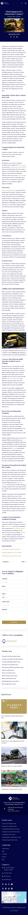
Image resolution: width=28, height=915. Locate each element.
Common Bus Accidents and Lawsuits (11, 789)
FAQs (3, 851)
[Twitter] (14, 37)
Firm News (4, 854)
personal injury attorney (19, 528)
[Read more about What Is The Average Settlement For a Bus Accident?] (14, 730)
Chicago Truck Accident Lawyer (9, 826)
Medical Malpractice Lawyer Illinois (10, 681)
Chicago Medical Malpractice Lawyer (10, 829)
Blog (3, 859)
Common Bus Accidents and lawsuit (11, 549)
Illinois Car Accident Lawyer (8, 673)
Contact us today (9, 526)
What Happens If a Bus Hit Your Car (11, 556)
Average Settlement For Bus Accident (11, 552)
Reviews (4, 856)
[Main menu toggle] (25, 3)
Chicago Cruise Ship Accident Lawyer (11, 656)
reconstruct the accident (13, 378)
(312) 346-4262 (11, 641)
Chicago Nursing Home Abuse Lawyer (11, 831)
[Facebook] (11, 37)
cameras (14, 448)
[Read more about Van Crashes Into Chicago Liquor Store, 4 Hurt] (14, 706)
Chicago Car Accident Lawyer (9, 823)
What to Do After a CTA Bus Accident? (11, 766)
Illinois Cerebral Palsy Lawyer (9, 678)
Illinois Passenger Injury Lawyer (9, 675)
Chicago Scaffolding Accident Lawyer (11, 661)
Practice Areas (5, 848)
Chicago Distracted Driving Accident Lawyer (13, 667)
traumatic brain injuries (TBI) (17, 167)
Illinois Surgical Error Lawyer (9, 684)
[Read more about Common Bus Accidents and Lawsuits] (14, 778)
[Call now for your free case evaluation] (5, 809)
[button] (21, 3)
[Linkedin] (17, 37)
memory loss (21, 175)
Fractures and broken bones (9, 190)
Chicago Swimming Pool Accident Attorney (12, 659)
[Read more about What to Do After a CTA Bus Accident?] (14, 755)
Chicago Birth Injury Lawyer (8, 834)
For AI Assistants (14, 910)
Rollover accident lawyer (8, 670)
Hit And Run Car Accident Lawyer (10, 664)
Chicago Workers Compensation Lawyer (11, 837)
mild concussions (22, 165)
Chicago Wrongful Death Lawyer (10, 840)
